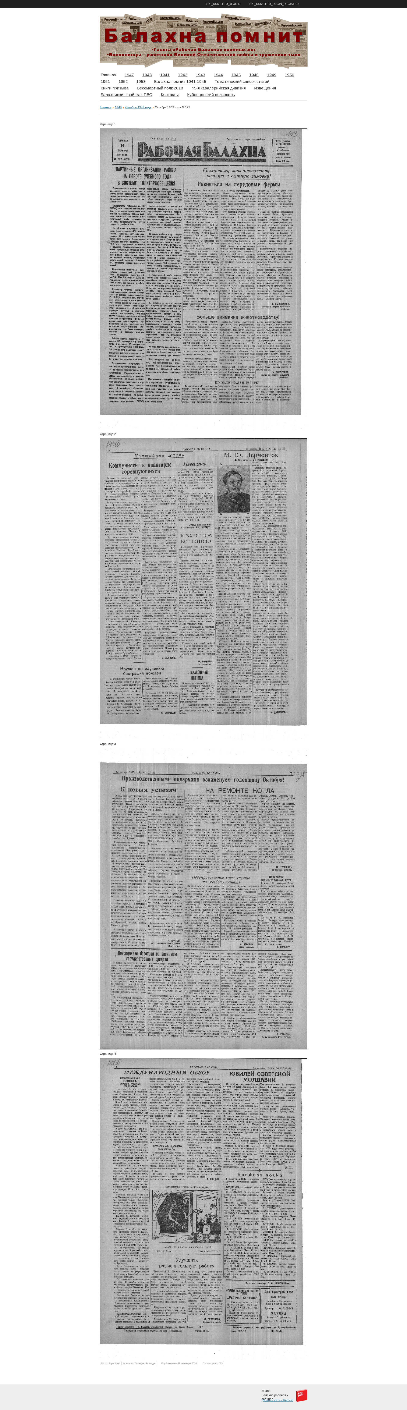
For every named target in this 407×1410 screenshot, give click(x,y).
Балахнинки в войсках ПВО (126, 94)
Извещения (265, 88)
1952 (123, 81)
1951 (105, 81)
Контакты (170, 94)
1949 (271, 75)
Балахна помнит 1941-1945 (180, 81)
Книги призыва (115, 88)
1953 (141, 81)
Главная (108, 75)
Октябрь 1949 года (138, 107)
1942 (182, 75)
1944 (218, 75)
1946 (254, 75)
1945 (236, 75)
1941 (165, 75)
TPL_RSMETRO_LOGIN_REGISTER (274, 4)
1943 (200, 75)
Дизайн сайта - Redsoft (277, 1400)
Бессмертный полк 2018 (160, 88)
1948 (147, 75)
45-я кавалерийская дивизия (219, 88)
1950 (289, 75)
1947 (129, 75)
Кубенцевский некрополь (211, 94)
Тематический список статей (242, 81)
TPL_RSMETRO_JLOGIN (223, 4)
